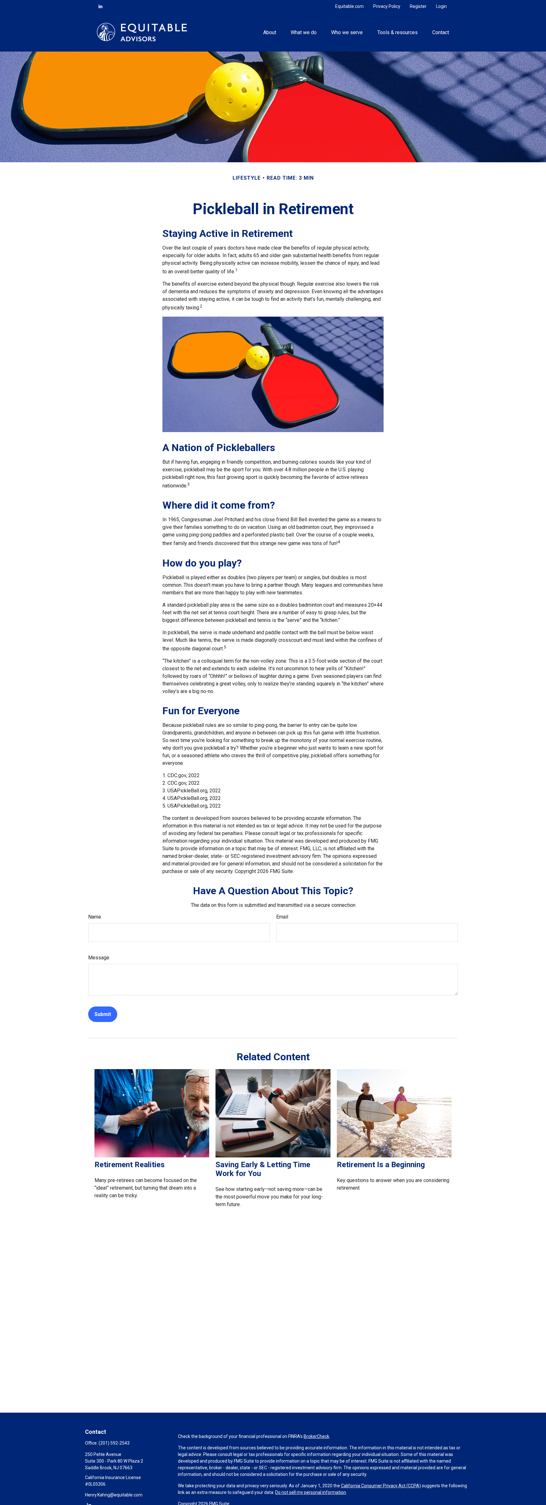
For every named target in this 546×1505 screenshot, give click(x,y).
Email (282, 917)
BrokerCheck (316, 1436)
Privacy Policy (386, 6)
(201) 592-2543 (114, 1443)
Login (441, 6)
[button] (269, 32)
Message (98, 958)
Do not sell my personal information (310, 1492)
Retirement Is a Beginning (381, 1164)
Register (418, 6)
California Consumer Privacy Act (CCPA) (381, 1485)
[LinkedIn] (100, 6)
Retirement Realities (129, 1164)
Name (94, 917)
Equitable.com (349, 6)
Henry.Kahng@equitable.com (114, 1494)
